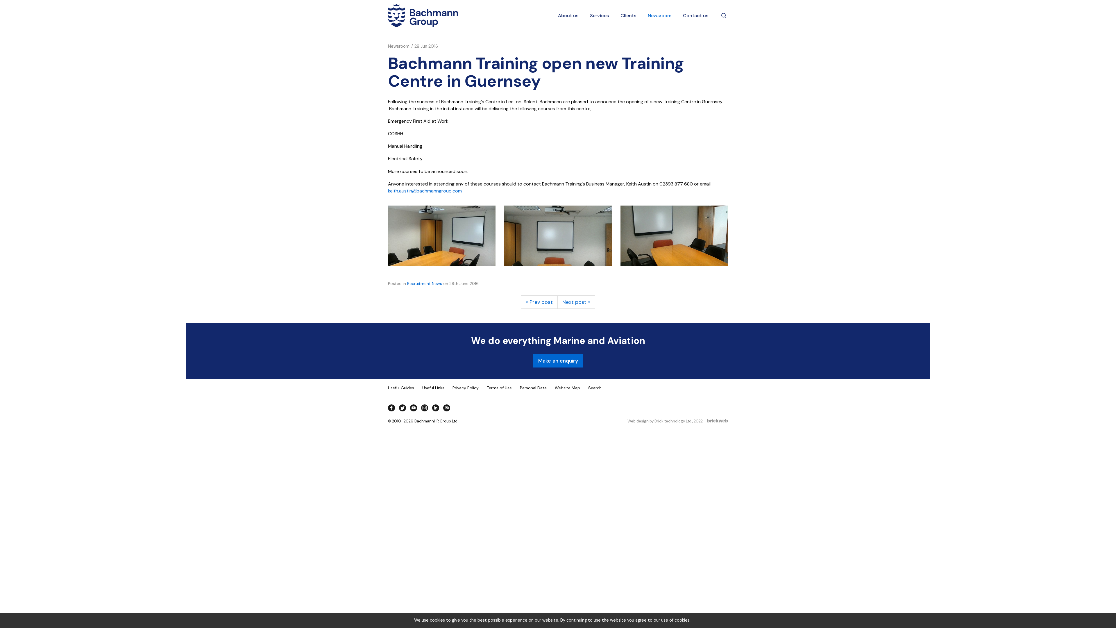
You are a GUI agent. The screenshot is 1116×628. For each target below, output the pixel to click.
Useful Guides (401, 387)
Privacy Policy (466, 387)
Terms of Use (499, 387)
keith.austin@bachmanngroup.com (425, 191)
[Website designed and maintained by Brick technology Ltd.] (717, 421)
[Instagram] (424, 407)
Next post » (576, 302)
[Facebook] (391, 407)
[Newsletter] (446, 407)
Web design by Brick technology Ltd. (659, 421)
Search (595, 387)
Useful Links (433, 387)
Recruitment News (424, 283)
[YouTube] (413, 407)
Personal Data (533, 387)
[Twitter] (402, 407)
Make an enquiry (558, 360)
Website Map (567, 387)
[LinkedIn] (435, 407)
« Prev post (539, 302)
